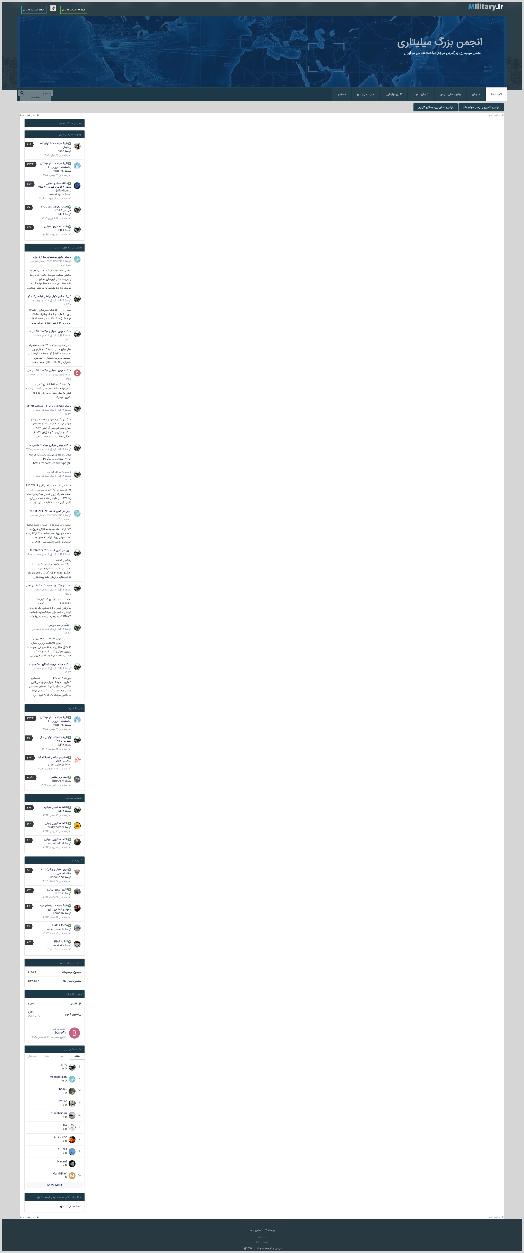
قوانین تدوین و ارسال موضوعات (481, 107)
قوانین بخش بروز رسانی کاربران (435, 107)
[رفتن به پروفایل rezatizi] (77, 891)
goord (64, 1206)
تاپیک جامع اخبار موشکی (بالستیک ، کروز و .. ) (55, 165)
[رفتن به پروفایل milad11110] (77, 165)
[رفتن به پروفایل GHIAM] (72, 1151)
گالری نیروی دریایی (57, 889)
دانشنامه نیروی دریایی (56, 839)
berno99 (60, 1033)
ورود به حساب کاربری (73, 10)
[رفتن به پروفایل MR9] (77, 209)
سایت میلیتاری (365, 94)
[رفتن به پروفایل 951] (72, 1127)
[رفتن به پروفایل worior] (72, 1103)
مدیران (476, 94)
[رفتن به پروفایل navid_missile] (77, 927)
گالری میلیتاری (394, 94)
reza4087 (58, 946)
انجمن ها (496, 94)
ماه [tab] (62, 1056)
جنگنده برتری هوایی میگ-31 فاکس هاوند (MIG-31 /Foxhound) (54, 187)
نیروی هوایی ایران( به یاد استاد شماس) (56, 871)
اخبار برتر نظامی (59, 777)
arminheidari (59, 1113)
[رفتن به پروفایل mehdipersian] (77, 259)
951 (65, 1125)
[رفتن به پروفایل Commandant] (77, 841)
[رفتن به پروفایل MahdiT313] (72, 1175)
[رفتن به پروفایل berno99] (74, 1033)
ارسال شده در (41, 449)
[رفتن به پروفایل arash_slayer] (77, 759)
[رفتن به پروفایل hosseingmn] (77, 185)
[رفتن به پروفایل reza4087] (77, 944)
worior (63, 1101)
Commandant (55, 843)
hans (61, 151)
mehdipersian (55, 261)
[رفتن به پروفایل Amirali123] (72, 1139)
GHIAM (62, 1150)
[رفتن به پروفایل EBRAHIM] (77, 779)
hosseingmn (56, 195)
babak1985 (57, 877)
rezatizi (59, 893)
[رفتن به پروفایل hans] (77, 146)
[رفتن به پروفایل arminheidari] (72, 1115)
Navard (62, 1162)
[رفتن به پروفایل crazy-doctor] (77, 825)
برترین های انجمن (450, 94)
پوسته (271, 1230)
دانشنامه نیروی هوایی (56, 227)
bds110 (63, 1089)
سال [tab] (47, 1056)
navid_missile (55, 929)
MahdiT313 (60, 1174)
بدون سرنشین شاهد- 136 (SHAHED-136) (48, 511)
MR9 (61, 214)
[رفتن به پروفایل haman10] (77, 908)
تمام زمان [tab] (32, 1056)
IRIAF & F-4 (60, 942)
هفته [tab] (77, 1056)
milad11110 (58, 171)
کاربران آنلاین (421, 94)
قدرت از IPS (262, 1242)
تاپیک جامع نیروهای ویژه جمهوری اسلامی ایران (55, 907)
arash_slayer (56, 765)
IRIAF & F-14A (59, 925)
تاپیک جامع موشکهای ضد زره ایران (55, 145)
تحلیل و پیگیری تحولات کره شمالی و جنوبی (48, 586)
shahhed (58, 375)
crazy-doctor (56, 827)
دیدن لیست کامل (46, 1197)
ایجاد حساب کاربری (33, 10)
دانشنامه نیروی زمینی (56, 823)
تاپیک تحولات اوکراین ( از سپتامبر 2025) (55, 209)
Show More (54, 1185)
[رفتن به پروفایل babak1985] (77, 872)
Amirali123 (60, 1137)
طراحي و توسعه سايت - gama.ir (262, 1248)
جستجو (342, 94)
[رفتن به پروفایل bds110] (72, 1091)
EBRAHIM (58, 781)
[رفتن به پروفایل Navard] (72, 1163)
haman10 (58, 913)
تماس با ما (256, 1230)
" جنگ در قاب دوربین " (59, 625)
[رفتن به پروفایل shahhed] (77, 372)
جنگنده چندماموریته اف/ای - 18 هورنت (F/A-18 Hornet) (48, 664)
